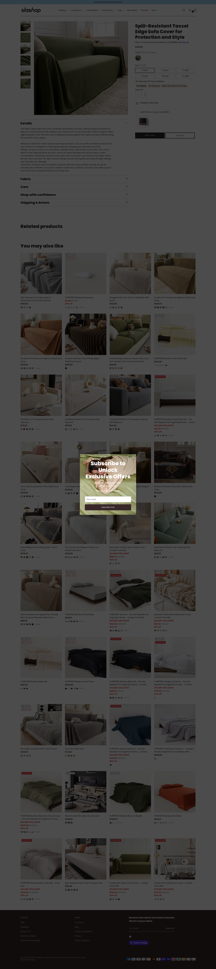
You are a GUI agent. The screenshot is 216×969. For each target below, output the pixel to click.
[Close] (133, 457)
